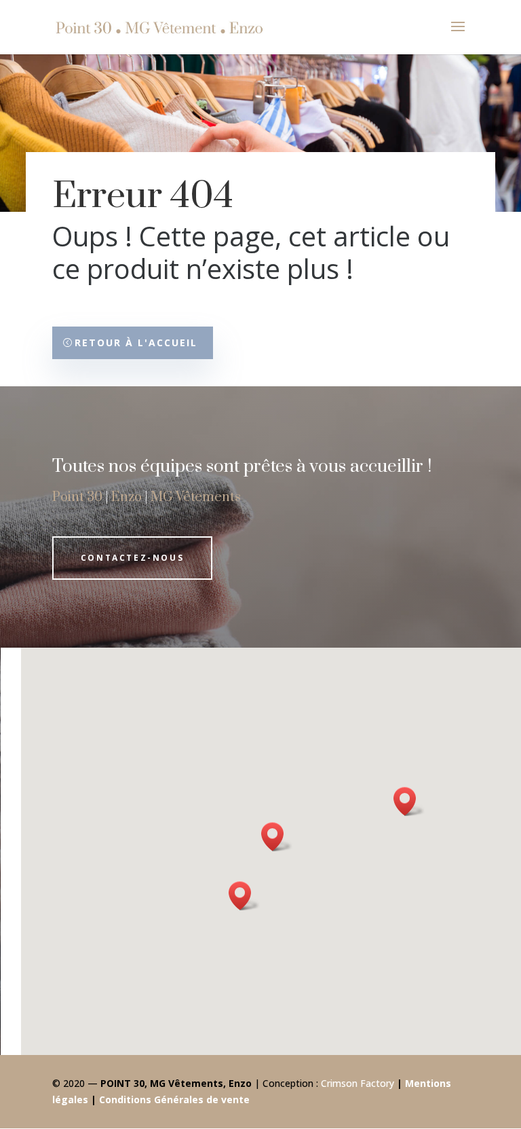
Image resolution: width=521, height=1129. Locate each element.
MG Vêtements (196, 497)
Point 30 (77, 497)
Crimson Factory (357, 1083)
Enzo (126, 497)
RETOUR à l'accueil (136, 342)
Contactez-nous (132, 557)
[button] (244, 896)
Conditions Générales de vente (174, 1099)
